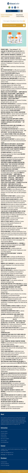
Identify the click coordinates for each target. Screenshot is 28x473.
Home (2, 14)
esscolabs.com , (11, 470)
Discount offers (4, 431)
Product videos (4, 433)
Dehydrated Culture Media (9, 25)
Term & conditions (5, 463)
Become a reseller (5, 438)
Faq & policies (4, 461)
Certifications (4, 436)
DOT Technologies (16, 472)
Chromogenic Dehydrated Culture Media (13, 21)
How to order (4, 440)
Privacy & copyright (5, 465)
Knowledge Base (4, 442)
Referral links (3, 435)
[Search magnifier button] (18, 11)
